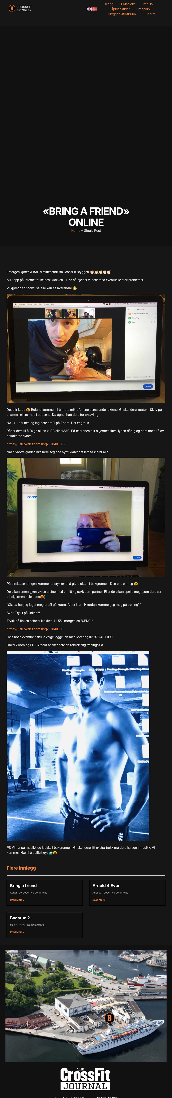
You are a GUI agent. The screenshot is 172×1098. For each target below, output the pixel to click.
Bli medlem (127, 4)
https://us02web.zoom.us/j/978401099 (36, 444)
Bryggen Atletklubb (122, 14)
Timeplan (143, 9)
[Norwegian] (95, 9)
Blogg (109, 4)
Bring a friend (23, 885)
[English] (89, 9)
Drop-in (147, 4)
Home (75, 231)
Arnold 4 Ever (106, 885)
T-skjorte (149, 14)
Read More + (17, 900)
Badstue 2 (20, 917)
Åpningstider (120, 9)
